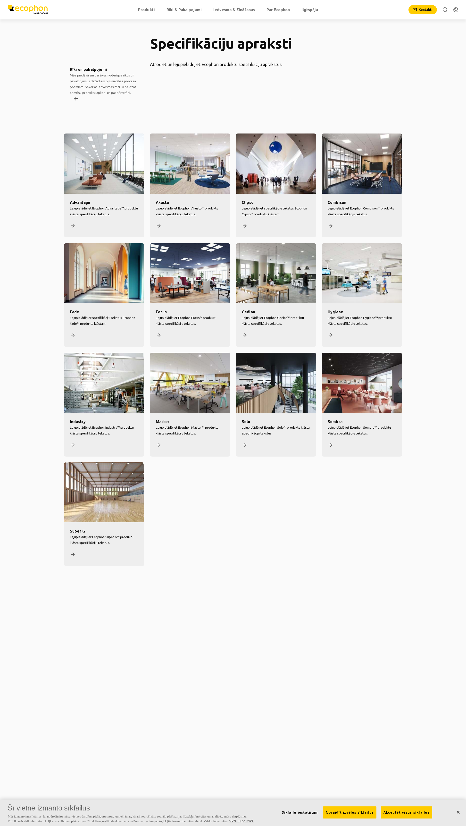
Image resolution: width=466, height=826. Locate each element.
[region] (233, 813)
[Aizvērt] (458, 812)
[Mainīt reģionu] (455, 9)
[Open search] (445, 9)
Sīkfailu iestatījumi (300, 812)
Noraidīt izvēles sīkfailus (350, 812)
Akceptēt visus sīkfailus (406, 812)
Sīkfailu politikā (241, 821)
